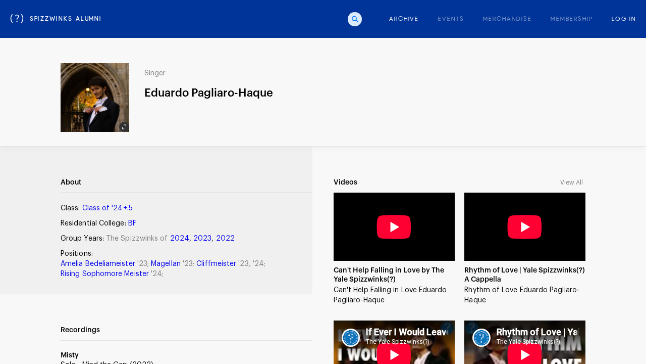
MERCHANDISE (507, 19)
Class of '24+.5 (107, 208)
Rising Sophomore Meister (106, 274)
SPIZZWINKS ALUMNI (56, 19)
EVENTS (451, 19)
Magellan (167, 263)
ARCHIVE (404, 19)
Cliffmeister (217, 263)
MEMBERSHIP (572, 19)
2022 (225, 238)
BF (132, 223)
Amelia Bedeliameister (99, 263)
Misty (70, 355)
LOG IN (624, 19)
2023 (202, 238)
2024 (179, 238)
